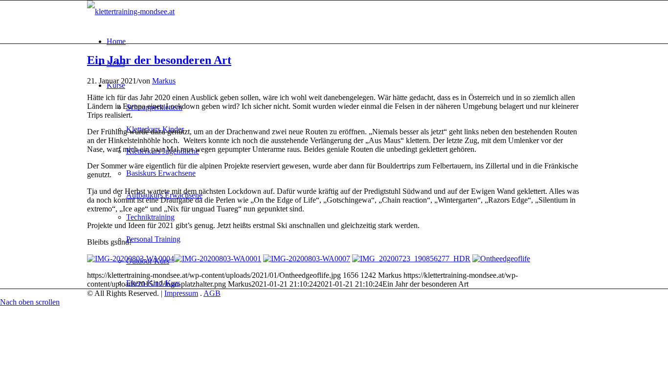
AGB (212, 293)
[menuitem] (344, 41)
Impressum (181, 293)
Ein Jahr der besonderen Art (159, 60)
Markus (164, 81)
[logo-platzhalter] (131, 11)
